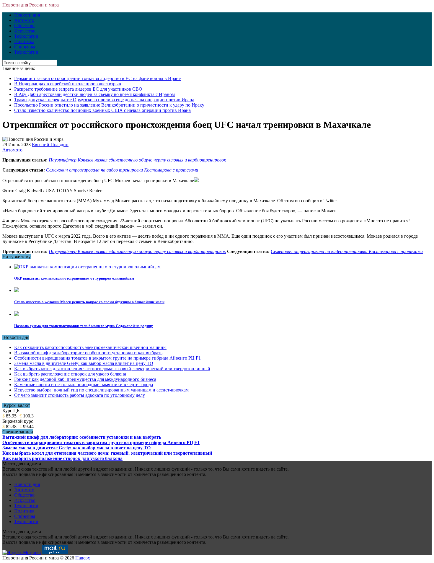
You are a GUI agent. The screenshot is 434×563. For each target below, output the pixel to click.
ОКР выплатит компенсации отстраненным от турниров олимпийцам (74, 278)
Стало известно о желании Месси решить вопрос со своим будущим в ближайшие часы (89, 302)
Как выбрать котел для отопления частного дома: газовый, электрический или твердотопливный (112, 368)
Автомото (24, 20)
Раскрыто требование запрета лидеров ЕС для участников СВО (78, 89)
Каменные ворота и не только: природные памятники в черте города (83, 384)
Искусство (24, 30)
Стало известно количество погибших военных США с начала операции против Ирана (102, 110)
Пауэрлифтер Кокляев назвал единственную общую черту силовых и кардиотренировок (137, 159)
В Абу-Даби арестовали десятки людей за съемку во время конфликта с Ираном (94, 94)
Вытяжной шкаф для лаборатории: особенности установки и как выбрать (88, 352)
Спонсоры (24, 46)
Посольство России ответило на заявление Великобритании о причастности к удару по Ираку (109, 104)
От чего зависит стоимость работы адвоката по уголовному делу (79, 395)
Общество (24, 25)
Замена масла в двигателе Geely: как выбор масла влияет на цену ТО (83, 363)
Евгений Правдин (50, 144)
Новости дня (27, 14)
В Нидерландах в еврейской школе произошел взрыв (67, 83)
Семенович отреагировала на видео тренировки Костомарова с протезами (122, 169)
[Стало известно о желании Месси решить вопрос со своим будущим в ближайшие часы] (16, 290)
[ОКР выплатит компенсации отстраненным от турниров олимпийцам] (87, 266)
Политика (24, 41)
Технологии (26, 36)
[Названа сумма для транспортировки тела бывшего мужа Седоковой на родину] (16, 314)
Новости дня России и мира (30, 4)
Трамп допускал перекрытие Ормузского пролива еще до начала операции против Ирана (104, 99)
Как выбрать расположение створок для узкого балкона (70, 373)
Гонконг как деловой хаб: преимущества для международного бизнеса (85, 379)
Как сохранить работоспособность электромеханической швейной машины (90, 347)
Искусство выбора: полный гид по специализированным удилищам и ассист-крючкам (101, 389)
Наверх (82, 557)
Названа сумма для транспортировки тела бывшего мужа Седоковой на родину (83, 326)
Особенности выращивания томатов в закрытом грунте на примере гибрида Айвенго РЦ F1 (107, 357)
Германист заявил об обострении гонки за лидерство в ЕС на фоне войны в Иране (97, 78)
